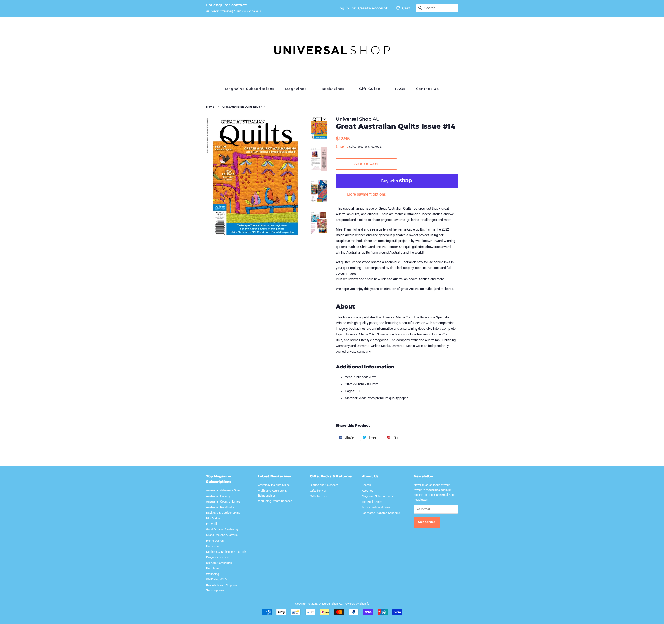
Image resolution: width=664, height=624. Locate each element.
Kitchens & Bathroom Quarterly (226, 552)
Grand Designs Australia (222, 535)
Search (366, 485)
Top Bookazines (372, 502)
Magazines (296, 89)
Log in (343, 8)
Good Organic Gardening (222, 529)
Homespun (213, 546)
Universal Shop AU (330, 603)
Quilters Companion (219, 563)
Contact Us (427, 89)
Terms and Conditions (376, 507)
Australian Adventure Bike (223, 490)
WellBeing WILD (216, 579)
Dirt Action (213, 518)
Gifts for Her (318, 490)
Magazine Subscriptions (250, 89)
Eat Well (211, 524)
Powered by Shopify (356, 603)
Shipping (342, 146)
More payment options (366, 194)
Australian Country (218, 496)
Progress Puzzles (217, 557)
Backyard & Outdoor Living (223, 512)
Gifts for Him (318, 496)
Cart (406, 8)
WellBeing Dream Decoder (275, 501)
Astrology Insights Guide (274, 485)
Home (210, 106)
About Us (368, 490)
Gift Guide (370, 89)
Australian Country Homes (223, 501)
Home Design (215, 540)
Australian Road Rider (220, 507)
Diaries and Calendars (324, 485)
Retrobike (212, 568)
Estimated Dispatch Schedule (381, 513)
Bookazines (333, 89)
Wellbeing (212, 574)
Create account (373, 8)
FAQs (400, 89)
